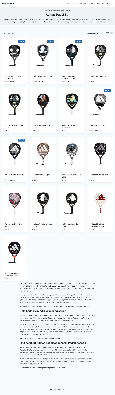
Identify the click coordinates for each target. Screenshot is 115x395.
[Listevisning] (111, 33)
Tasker (79, 3)
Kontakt (105, 3)
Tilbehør (93, 3)
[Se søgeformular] (111, 3)
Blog (98, 3)
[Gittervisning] (107, 33)
